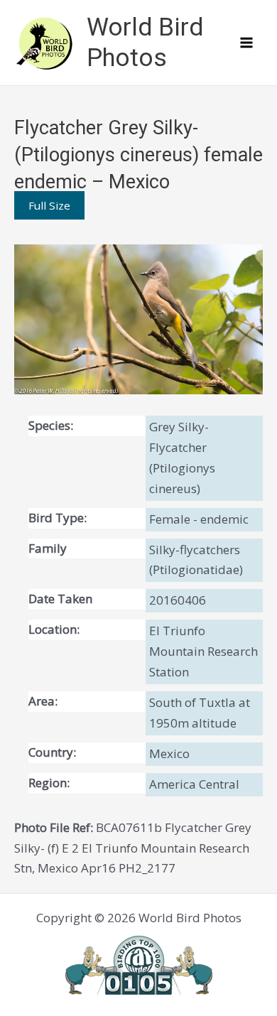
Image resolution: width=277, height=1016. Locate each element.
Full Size (49, 205)
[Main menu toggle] (247, 42)
